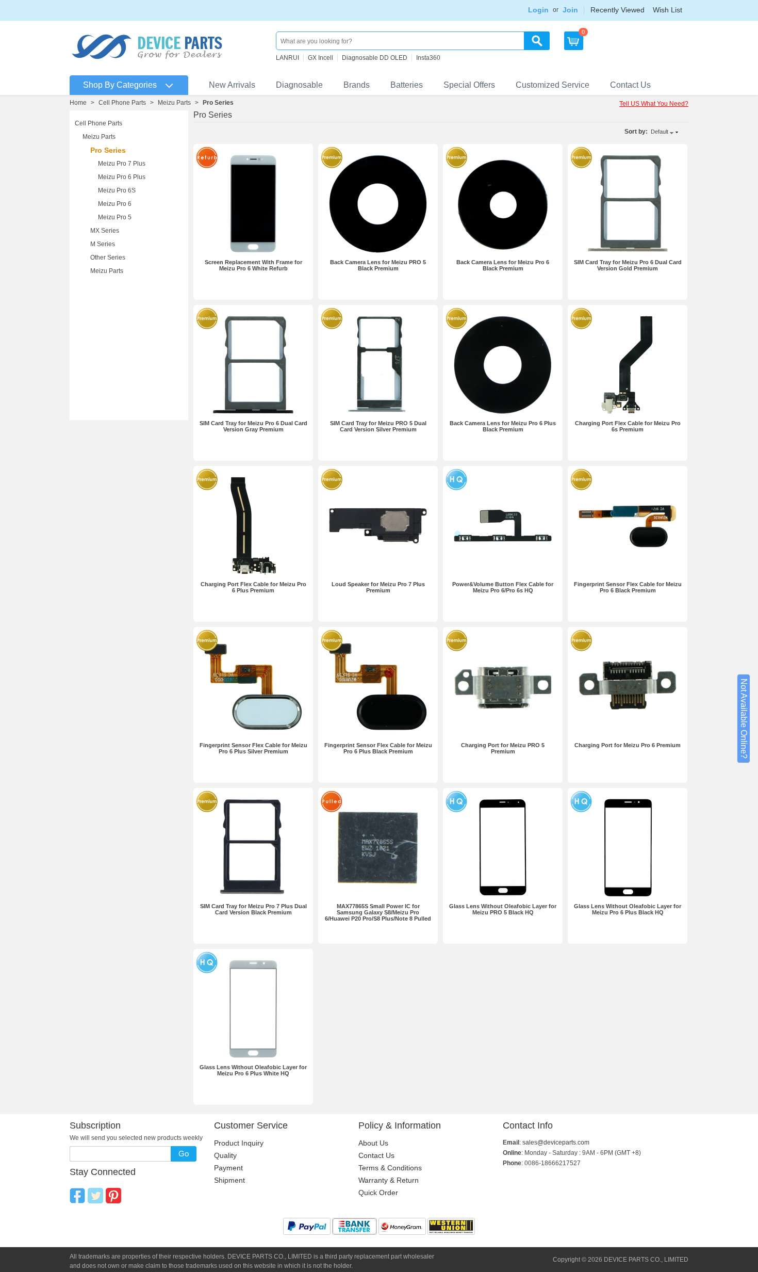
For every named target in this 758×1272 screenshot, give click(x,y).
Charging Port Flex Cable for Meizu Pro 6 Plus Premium (253, 587)
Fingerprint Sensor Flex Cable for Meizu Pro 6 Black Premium (628, 587)
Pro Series (108, 150)
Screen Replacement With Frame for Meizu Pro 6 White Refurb (253, 265)
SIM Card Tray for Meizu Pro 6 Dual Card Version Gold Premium (628, 265)
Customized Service (552, 84)
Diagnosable (299, 84)
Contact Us (630, 84)
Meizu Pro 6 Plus (121, 177)
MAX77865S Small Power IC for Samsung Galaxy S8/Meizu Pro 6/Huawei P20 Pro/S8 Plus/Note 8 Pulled (378, 912)
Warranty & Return (388, 1180)
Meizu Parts (174, 102)
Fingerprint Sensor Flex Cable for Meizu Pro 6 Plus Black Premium (378, 748)
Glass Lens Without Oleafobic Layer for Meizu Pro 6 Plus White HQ (253, 1070)
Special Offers (469, 84)
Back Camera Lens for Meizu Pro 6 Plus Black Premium (503, 426)
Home (78, 102)
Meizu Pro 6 (114, 203)
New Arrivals (232, 84)
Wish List (667, 10)
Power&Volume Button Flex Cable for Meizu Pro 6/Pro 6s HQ (502, 587)
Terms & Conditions (390, 1168)
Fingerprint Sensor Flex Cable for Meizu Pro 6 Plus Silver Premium (253, 748)
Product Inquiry (238, 1143)
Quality (225, 1155)
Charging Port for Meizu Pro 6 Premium (627, 745)
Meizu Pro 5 (114, 217)
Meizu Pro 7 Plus (121, 163)
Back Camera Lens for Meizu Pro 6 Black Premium (502, 265)
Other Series (107, 257)
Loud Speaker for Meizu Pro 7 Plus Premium (378, 587)
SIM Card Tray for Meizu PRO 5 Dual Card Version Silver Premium (378, 426)
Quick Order (378, 1192)
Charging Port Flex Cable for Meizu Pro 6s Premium (628, 426)
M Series (102, 244)
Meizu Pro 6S (117, 190)
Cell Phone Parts (122, 102)
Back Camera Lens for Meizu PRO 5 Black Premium (378, 265)
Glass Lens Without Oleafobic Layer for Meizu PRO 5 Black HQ (502, 909)
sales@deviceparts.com (555, 1142)
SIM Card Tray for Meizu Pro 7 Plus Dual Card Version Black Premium (253, 909)
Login (538, 10)
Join (570, 10)
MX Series (104, 230)
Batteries (406, 84)
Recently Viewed (617, 10)
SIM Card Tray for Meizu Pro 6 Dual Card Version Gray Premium (253, 426)
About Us (373, 1143)
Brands (356, 84)
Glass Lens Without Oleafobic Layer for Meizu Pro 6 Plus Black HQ (627, 909)
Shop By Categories (120, 84)
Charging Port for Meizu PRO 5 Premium (503, 748)
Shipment (229, 1180)
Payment (228, 1168)
